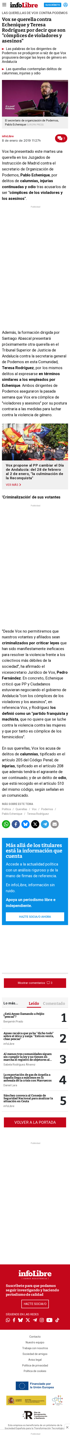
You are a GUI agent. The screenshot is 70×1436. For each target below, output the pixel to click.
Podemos (47, 809)
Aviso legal (35, 1359)
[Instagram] (42, 1320)
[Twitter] (27, 1320)
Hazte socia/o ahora (35, 917)
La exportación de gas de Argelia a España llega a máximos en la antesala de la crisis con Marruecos (28, 1077)
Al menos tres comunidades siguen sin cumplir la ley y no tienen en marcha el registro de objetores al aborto (28, 1058)
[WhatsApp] (8, 1320)
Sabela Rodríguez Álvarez (19, 1064)
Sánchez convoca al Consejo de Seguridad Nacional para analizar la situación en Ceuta (28, 1098)
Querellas (21, 809)
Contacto (35, 1336)
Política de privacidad (35, 1365)
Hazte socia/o (35, 1304)
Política (6, 809)
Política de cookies (35, 1371)
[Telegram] (35, 1320)
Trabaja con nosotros (35, 1348)
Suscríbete (52, 5)
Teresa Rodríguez (38, 813)
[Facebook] (14, 1320)
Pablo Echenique (12, 813)
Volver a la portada (35, 1122)
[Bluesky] (20, 1320)
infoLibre (9, 1043)
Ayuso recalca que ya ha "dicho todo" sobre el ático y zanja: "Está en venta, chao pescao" (29, 1036)
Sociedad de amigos (35, 1353)
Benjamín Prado (13, 1021)
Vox (34, 809)
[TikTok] (57, 1320)
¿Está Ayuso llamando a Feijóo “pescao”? (24, 1015)
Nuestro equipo (35, 1342)
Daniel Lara (10, 1085)
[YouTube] (49, 1320)
